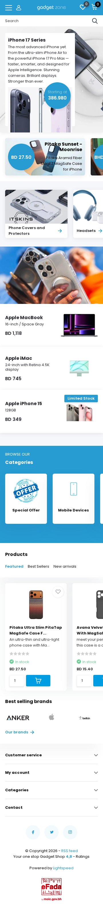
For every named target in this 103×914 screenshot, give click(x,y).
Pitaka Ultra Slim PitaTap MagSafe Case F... (35, 630)
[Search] (95, 21)
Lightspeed (63, 868)
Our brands (17, 732)
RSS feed (69, 851)
